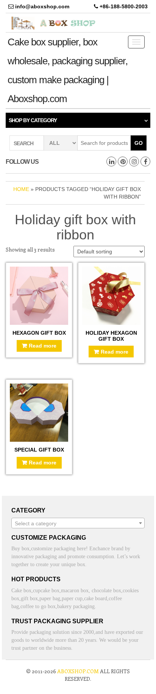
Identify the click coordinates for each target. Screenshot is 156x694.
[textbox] (78, 523)
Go (138, 143)
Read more (42, 346)
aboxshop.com (78, 671)
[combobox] (78, 523)
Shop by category (33, 120)
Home (21, 189)
